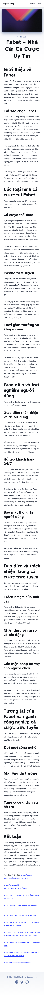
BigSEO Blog (8, 3)
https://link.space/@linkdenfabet (17, 962)
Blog (39, 3)
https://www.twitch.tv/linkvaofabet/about (20, 915)
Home (32, 3)
